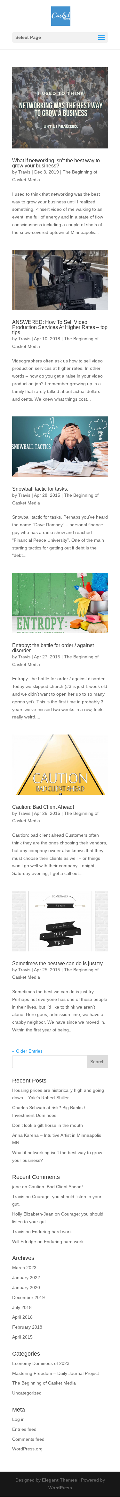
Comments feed (28, 1439)
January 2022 (26, 1277)
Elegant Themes (59, 1480)
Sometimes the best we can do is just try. (58, 963)
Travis (24, 171)
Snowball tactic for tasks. (40, 489)
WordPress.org (27, 1448)
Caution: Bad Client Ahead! (43, 807)
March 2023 (24, 1267)
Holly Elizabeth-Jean (32, 1213)
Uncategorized (27, 1392)
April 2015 (22, 1337)
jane (16, 1186)
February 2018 (27, 1327)
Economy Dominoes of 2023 (40, 1363)
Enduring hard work (52, 1231)
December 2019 (28, 1297)
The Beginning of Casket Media (44, 1383)
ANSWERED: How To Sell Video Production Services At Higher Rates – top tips (60, 327)
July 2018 (22, 1307)
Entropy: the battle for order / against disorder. (53, 648)
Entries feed (24, 1429)
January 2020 (26, 1287)
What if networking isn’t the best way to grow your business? (56, 163)
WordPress (60, 1487)
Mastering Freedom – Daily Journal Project (55, 1373)
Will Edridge (24, 1241)
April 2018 (22, 1317)
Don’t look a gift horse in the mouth (47, 1125)
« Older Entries (27, 1051)
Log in (18, 1419)
